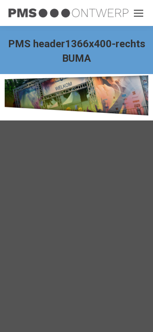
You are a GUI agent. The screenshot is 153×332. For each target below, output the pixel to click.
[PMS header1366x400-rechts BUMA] (76, 95)
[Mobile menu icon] (138, 13)
